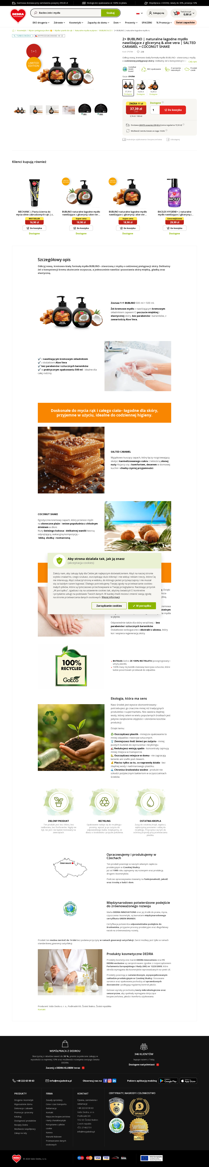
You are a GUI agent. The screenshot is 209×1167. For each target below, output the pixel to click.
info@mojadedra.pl (61, 1080)
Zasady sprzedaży (54, 1100)
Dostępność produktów (25, 1120)
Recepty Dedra (21, 1124)
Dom (116, 22)
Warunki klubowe (54, 1136)
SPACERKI (147, 22)
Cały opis (193, 61)
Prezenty (130, 22)
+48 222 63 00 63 (25, 1080)
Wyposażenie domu (23, 1104)
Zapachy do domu (97, 22)
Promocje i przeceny (23, 1112)
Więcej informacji (111, 597)
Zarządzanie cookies (109, 605)
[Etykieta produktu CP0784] (85, 110)
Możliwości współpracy (25, 1129)
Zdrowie (58, 22)
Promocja (164, 22)
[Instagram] (110, 1081)
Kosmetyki (75, 22)
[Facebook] (105, 1081)
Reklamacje (51, 1108)
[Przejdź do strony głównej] (18, 16)
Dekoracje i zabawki (23, 1108)
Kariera (49, 1132)
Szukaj (110, 13)
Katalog (17, 1116)
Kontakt (41, 1009)
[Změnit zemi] (138, 13)
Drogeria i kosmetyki (23, 1100)
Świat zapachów (185, 22)
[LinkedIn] (114, 1081)
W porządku (143, 605)
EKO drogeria (40, 22)
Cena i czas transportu (56, 1104)
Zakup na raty (20, 1133)
